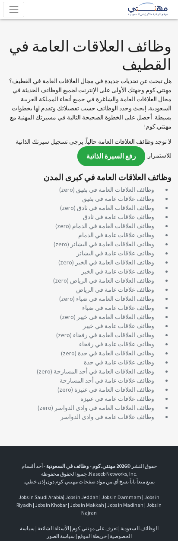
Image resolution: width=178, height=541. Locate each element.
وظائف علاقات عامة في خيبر (118, 326)
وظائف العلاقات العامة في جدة (116, 353)
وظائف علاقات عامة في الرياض (115, 289)
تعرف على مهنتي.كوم (94, 528)
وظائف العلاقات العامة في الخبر (114, 262)
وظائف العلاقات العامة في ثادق (115, 208)
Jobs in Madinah (125, 505)
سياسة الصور (61, 536)
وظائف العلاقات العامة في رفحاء (113, 335)
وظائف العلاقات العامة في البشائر (112, 244)
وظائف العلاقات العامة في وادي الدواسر (104, 408)
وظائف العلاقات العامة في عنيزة (114, 389)
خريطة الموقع (92, 536)
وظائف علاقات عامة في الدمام (116, 235)
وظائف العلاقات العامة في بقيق (115, 189)
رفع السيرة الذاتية (111, 156)
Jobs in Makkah (87, 505)
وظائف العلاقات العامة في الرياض (112, 280)
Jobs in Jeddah (82, 497)
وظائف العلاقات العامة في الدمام (113, 226)
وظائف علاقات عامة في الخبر (117, 271)
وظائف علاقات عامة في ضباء (118, 308)
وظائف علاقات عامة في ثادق (118, 217)
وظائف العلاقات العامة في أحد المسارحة (104, 371)
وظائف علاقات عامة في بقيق (118, 199)
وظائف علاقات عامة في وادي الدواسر (107, 417)
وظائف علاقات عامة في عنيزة (117, 399)
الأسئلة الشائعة (53, 528)
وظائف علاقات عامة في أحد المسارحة (107, 380)
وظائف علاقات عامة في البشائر (115, 253)
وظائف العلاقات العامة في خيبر (115, 317)
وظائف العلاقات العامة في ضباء (115, 299)
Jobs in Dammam (121, 497)
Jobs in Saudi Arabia (41, 497)
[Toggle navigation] (13, 9)
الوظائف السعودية (140, 528)
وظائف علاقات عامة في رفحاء (116, 344)
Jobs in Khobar (51, 505)
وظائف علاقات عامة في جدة (119, 362)
